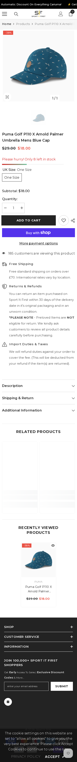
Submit (61, 686)
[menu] (4, 13)
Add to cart (29, 220)
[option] (38, 66)
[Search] (16, 14)
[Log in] (61, 14)
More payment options (38, 243)
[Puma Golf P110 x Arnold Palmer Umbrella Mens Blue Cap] (38, 559)
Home (6, 24)
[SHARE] (72, 220)
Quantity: (10, 199)
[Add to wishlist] (64, 220)
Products (23, 24)
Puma (38, 581)
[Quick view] (53, 545)
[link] (19, 497)
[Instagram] (8, 702)
